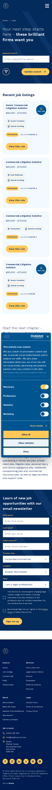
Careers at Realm (10, 720)
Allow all (26, 434)
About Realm (8, 703)
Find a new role (33, 668)
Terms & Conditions (34, 707)
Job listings (8, 672)
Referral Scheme (33, 685)
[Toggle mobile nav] (47, 6)
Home (5, 21)
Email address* (10, 541)
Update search (32, 71)
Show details (36, 425)
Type (5, 579)
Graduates (30, 680)
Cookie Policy (32, 703)
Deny (26, 451)
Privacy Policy (32, 711)
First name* (8, 515)
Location (6, 566)
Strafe (11, 783)
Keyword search (10, 53)
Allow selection (26, 443)
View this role (17, 146)
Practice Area (9, 553)
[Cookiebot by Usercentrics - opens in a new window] (32, 337)
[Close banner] (48, 337)
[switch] (44, 396)
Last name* (8, 528)
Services (30, 689)
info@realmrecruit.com (16, 737)
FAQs (5, 680)
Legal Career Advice (34, 672)
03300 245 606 (12, 733)
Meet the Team (9, 707)
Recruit (29, 676)
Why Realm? (8, 715)
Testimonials (8, 685)
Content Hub (8, 676)
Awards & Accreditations (13, 711)
